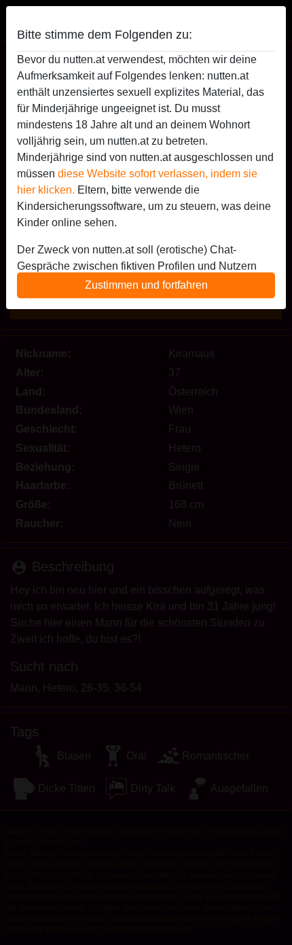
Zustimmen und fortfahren (146, 285)
